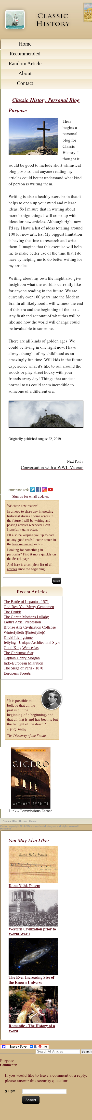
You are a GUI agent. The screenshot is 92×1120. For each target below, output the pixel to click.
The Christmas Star (18, 653)
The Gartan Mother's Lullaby (26, 617)
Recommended (25, 54)
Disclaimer (5, 828)
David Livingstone (18, 637)
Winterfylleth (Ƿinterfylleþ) (24, 632)
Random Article (25, 63)
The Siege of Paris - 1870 (23, 668)
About (25, 73)
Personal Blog (9, 821)
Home (25, 44)
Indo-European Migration (23, 663)
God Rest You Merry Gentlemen (29, 607)
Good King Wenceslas (21, 648)
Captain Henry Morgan (22, 658)
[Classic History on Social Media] (19, 491)
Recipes (23, 821)
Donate (32, 821)
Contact (25, 83)
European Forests (17, 673)
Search (17, 559)
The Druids (12, 612)
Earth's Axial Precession (22, 622)
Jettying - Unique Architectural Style (32, 642)
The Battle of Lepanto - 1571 (26, 602)
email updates (38, 496)
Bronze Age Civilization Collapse (30, 627)
